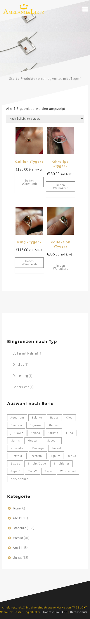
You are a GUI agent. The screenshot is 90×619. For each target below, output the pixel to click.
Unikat (17, 557)
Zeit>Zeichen (19, 479)
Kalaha (35, 433)
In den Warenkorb (29, 182)
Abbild (17, 518)
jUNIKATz (16, 433)
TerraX (32, 471)
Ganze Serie (21, 387)
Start (13, 78)
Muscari (33, 440)
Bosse (54, 417)
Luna (69, 433)
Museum (52, 440)
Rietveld (16, 456)
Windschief (68, 471)
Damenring (20, 376)
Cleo (69, 417)
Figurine (36, 425)
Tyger (48, 471)
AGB (65, 612)
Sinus (72, 456)
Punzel (56, 448)
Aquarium (17, 417)
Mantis (15, 440)
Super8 (15, 471)
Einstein (16, 425)
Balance (37, 417)
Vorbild (18, 538)
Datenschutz (79, 612)
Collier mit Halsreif (25, 353)
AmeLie (18, 548)
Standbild (19, 528)
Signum (55, 456)
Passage (38, 448)
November (17, 448)
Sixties (15, 463)
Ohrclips (18, 364)
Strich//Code (37, 463)
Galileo (54, 425)
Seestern (36, 456)
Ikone (17, 508)
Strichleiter (61, 463)
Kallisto (53, 433)
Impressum (51, 612)
